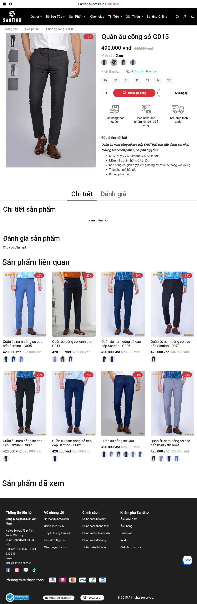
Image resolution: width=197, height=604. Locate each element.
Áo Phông (126, 526)
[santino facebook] (4, 4)
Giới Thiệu (133, 16)
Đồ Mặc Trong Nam (132, 547)
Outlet (35, 16)
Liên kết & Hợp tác (54, 540)
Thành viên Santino (94, 547)
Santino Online (157, 16)
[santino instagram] (10, 4)
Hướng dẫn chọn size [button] (143, 71)
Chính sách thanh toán (95, 526)
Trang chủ (11, 29)
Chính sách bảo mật (94, 518)
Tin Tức (114, 16)
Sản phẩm (32, 29)
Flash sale (112, 4)
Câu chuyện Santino (56, 547)
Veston (124, 540)
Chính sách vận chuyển (96, 533)
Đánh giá (113, 194)
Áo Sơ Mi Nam (129, 518)
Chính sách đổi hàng (94, 540)
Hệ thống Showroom (56, 518)
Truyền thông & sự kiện (57, 533)
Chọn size (97, 16)
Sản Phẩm (76, 16)
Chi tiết (82, 194)
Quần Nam (126, 533)
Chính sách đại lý (54, 526)
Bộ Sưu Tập (54, 16)
